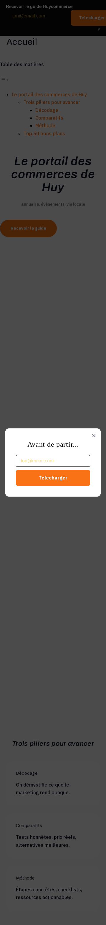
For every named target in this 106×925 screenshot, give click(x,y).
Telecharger (53, 477)
